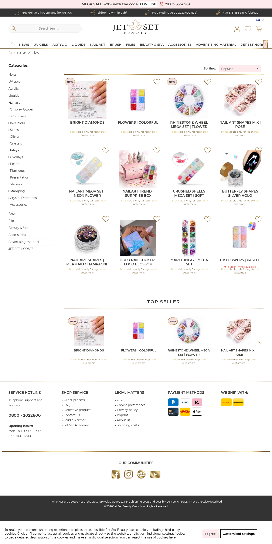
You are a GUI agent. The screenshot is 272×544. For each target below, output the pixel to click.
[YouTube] (155, 474)
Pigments (17, 171)
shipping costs (140, 501)
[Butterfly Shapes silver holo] (240, 169)
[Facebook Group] (141, 474)
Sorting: (210, 68)
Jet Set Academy (76, 425)
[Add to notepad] (105, 81)
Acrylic (13, 89)
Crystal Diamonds (23, 198)
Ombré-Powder (21, 109)
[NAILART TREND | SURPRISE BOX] (138, 169)
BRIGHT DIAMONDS (87, 122)
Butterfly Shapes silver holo (240, 193)
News (12, 74)
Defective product (77, 410)
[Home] (12, 44)
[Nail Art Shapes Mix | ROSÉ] (240, 100)
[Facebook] (116, 474)
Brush (12, 214)
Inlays (14, 150)
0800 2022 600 (180, 12)
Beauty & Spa (18, 228)
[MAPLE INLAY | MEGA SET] (189, 238)
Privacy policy (127, 410)
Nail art (14, 103)
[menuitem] (259, 28)
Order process (74, 400)
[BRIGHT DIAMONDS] (87, 100)
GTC (120, 400)
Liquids (13, 96)
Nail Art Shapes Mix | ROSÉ (240, 124)
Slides (14, 130)
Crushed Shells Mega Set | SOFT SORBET (189, 193)
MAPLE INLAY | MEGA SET (189, 262)
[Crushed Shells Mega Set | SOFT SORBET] (189, 169)
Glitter (14, 137)
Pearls (14, 164)
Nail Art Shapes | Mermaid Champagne (87, 262)
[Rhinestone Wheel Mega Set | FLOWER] (189, 100)
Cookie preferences (131, 405)
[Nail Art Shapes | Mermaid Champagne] (87, 238)
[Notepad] (248, 28)
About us (123, 420)
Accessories (18, 205)
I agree (210, 534)
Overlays (16, 157)
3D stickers (18, 116)
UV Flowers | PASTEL (240, 260)
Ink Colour (17, 123)
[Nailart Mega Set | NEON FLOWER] (87, 169)
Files (11, 221)
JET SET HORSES (21, 249)
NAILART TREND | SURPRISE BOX (138, 193)
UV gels (14, 82)
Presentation (19, 177)
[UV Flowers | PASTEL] (240, 238)
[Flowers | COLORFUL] (138, 100)
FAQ (67, 405)
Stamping (17, 191)
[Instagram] (128, 474)
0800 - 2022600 (24, 415)
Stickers (15, 184)
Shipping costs (128, 425)
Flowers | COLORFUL (138, 122)
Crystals (15, 143)
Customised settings (239, 534)
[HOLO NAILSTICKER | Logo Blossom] (138, 238)
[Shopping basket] (259, 28)
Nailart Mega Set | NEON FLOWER (87, 193)
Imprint (122, 415)
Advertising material (23, 242)
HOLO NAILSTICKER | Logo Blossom (138, 262)
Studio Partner (75, 420)
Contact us (72, 415)
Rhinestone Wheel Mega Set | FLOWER (189, 124)
